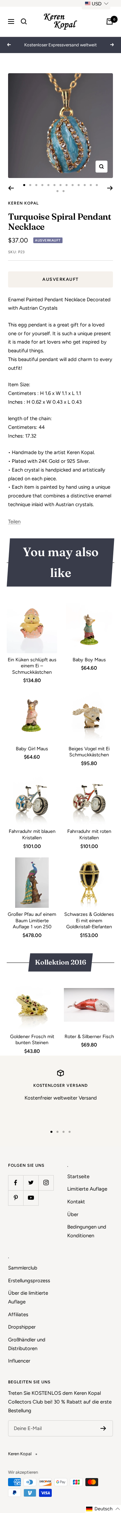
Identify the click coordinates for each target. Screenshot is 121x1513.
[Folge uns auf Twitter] (30, 1182)
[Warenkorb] (109, 21)
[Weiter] (110, 188)
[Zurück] (11, 188)
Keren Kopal (23, 203)
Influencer (19, 1361)
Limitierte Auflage (87, 1189)
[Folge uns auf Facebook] (15, 1182)
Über (72, 1214)
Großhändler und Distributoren (26, 1344)
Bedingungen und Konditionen (86, 1231)
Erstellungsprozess (29, 1281)
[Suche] (24, 21)
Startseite (78, 1176)
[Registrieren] (103, 1428)
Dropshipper (22, 1327)
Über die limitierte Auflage (28, 1297)
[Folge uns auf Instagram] (45, 1182)
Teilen (14, 522)
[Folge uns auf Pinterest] (15, 1197)
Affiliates (18, 1314)
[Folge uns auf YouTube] (30, 1197)
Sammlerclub (22, 1268)
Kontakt (76, 1202)
